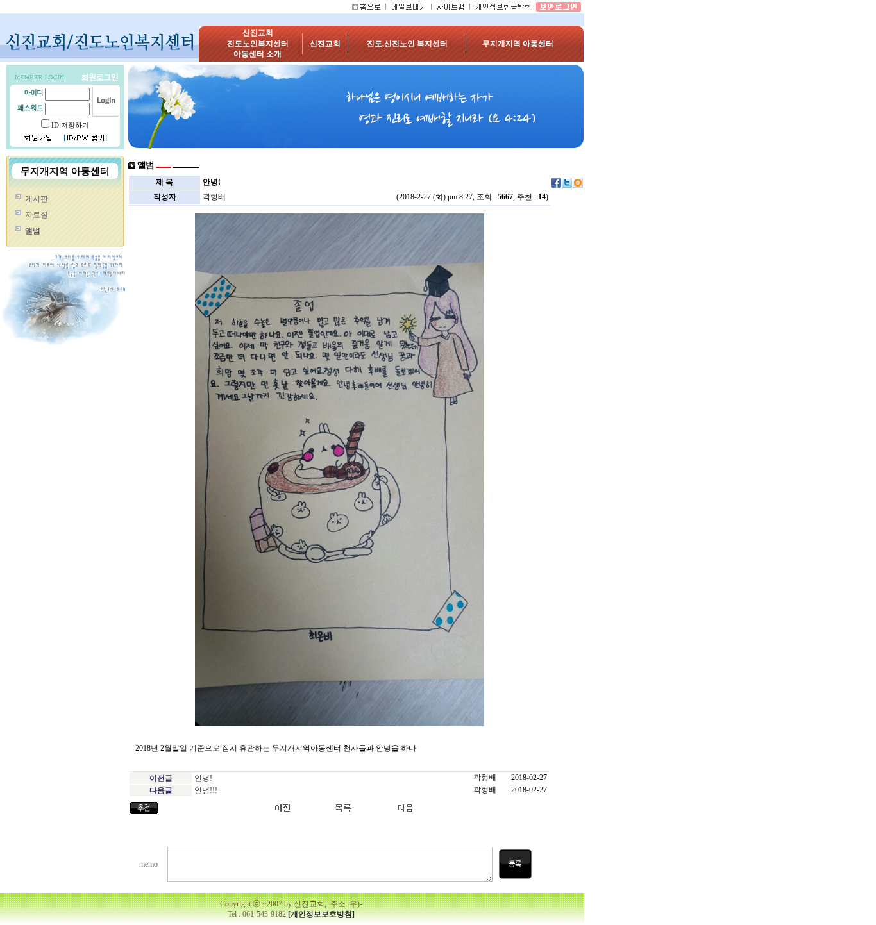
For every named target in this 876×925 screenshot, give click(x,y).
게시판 (36, 198)
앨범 (32, 230)
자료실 (36, 214)
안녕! (203, 778)
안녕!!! (205, 790)
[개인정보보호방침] (321, 914)
